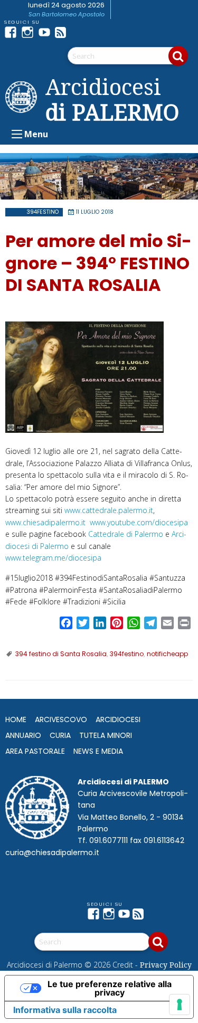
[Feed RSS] (63, 32)
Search (178, 56)
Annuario (23, 735)
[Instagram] (29, 32)
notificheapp (167, 653)
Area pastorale (35, 751)
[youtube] (46, 32)
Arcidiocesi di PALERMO (112, 99)
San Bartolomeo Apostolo (67, 14)
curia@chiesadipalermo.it (52, 852)
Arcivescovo (61, 719)
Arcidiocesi (118, 719)
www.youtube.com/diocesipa (139, 522)
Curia (60, 735)
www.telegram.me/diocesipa (53, 558)
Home (15, 719)
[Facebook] (12, 32)
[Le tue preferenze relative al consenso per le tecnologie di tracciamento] (179, 1004)
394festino (42, 212)
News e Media (98, 751)
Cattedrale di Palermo (125, 534)
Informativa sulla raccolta (65, 1010)
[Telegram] (80, 32)
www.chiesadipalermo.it (45, 522)
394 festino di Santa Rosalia (61, 653)
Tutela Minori (105, 735)
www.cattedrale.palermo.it (108, 510)
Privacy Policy (166, 965)
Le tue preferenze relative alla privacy (110, 988)
